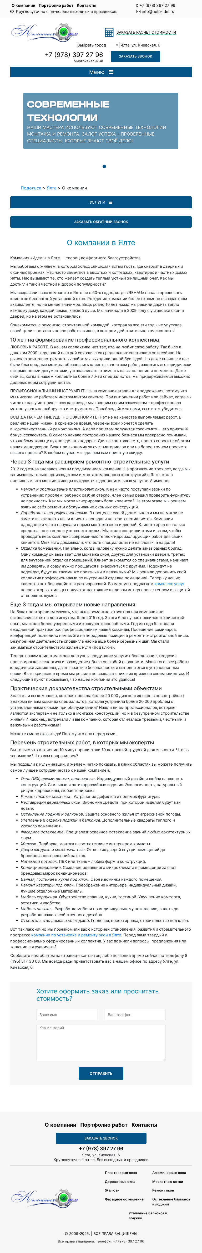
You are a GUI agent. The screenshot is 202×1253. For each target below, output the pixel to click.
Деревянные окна (120, 1181)
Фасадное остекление (124, 1199)
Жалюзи (112, 1190)
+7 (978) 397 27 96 (157, 5)
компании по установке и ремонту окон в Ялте (75, 934)
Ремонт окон (163, 1190)
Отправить (101, 1073)
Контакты (86, 5)
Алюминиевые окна (169, 1173)
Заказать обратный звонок (101, 222)
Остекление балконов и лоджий (171, 1201)
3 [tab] (103, 166)
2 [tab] (96, 166)
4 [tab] (112, 166)
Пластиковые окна (121, 1173)
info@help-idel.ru (158, 11)
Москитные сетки (167, 1181)
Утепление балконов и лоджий (148, 1215)
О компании (24, 5)
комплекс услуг (169, 583)
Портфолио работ (56, 5)
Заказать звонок (135, 56)
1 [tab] (88, 166)
